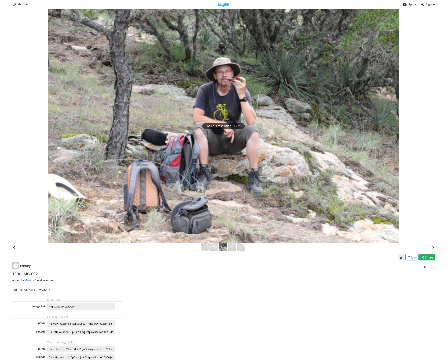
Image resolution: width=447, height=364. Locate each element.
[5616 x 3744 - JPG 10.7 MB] (401, 257)
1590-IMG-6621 (26, 273)
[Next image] (433, 247)
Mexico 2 (30, 280)
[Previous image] (13, 247)
